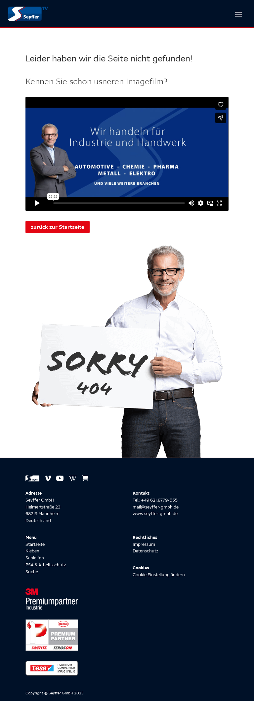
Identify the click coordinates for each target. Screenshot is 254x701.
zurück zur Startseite (57, 227)
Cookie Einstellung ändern (159, 575)
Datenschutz (145, 551)
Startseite (35, 544)
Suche (31, 572)
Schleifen (34, 558)
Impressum (144, 544)
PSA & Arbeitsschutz (45, 565)
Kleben (32, 551)
